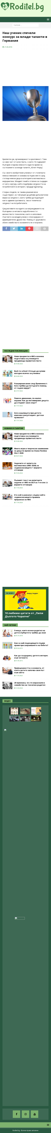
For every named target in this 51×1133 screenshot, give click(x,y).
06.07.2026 (19, 456)
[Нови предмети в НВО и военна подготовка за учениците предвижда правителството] (7, 359)
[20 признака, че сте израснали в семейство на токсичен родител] (7, 685)
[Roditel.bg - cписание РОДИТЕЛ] (25, 10)
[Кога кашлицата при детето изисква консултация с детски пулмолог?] (7, 414)
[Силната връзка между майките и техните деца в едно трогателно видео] (25, 718)
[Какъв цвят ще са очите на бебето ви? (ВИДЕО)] (14, 711)
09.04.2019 (19, 648)
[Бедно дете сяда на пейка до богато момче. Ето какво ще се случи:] (36, 718)
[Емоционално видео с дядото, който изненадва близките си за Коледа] (31, 1101)
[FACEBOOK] (16, 1114)
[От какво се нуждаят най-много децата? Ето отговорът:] (25, 725)
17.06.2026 (19, 488)
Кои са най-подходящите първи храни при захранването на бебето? (31, 644)
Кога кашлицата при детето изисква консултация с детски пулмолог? (29, 415)
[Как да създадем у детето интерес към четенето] (7, 657)
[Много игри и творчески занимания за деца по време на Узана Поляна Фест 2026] (7, 451)
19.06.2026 (19, 473)
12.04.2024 (19, 688)
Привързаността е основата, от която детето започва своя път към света (29, 670)
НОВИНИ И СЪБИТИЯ (13, 428)
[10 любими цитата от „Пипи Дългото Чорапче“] (25, 599)
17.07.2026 (19, 406)
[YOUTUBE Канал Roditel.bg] (34, 1114)
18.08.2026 (19, 364)
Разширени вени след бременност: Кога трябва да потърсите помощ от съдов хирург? (31, 385)
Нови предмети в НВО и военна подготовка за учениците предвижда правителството (29, 358)
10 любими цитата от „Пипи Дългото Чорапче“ (24, 614)
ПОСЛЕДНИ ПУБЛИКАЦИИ (16, 351)
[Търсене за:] (25, 25)
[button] (47, 19)
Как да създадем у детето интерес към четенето (31, 656)
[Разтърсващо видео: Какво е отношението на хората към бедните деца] (20, 1010)
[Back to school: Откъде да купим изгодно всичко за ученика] (7, 373)
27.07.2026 (19, 391)
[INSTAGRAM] (25, 1114)
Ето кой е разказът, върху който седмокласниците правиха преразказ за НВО (29, 497)
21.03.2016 (8, 47)
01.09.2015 (19, 661)
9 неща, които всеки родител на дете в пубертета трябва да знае (30, 631)
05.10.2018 (19, 636)
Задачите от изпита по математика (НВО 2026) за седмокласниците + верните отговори (28, 466)
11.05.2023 (19, 675)
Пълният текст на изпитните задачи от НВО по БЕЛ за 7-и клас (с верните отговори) (31, 482)
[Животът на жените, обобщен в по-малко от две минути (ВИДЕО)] (25, 711)
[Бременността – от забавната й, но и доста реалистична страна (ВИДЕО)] (14, 718)
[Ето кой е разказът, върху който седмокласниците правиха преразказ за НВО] (7, 496)
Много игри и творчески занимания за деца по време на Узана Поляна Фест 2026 (31, 450)
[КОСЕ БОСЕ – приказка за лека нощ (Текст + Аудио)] (36, 711)
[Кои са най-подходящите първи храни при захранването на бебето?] (7, 645)
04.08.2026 (19, 376)
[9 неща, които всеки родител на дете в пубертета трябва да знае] (7, 633)
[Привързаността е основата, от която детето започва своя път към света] (7, 670)
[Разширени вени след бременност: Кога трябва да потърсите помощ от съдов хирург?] (7, 386)
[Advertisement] (21, 67)
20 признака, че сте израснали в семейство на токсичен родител (29, 684)
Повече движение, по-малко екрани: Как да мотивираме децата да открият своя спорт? (31, 400)
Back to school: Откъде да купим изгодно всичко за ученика (29, 372)
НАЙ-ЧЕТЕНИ (10, 625)
